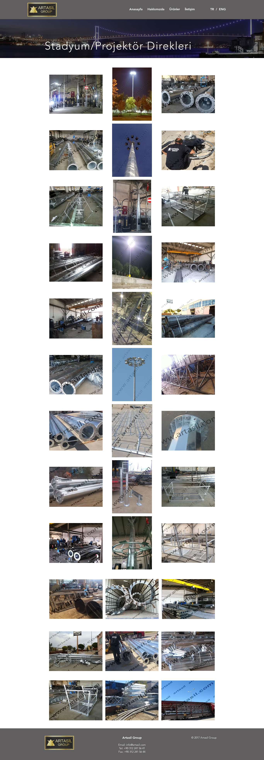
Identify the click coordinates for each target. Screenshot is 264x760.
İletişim (190, 9)
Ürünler (174, 9)
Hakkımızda (155, 9)
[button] (76, 94)
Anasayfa (136, 9)
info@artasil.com (136, 744)
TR (212, 9)
